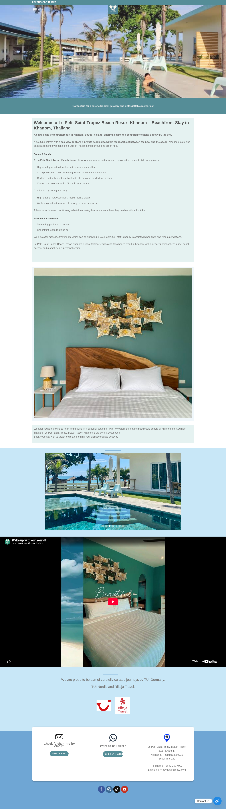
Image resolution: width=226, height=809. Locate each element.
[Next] (174, 491)
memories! (147, 106)
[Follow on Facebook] (101, 789)
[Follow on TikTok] (116, 789)
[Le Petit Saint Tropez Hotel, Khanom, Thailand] (113, 9)
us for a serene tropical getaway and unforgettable (111, 106)
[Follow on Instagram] (109, 789)
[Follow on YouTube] (124, 789)
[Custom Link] (217, 801)
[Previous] (51, 491)
